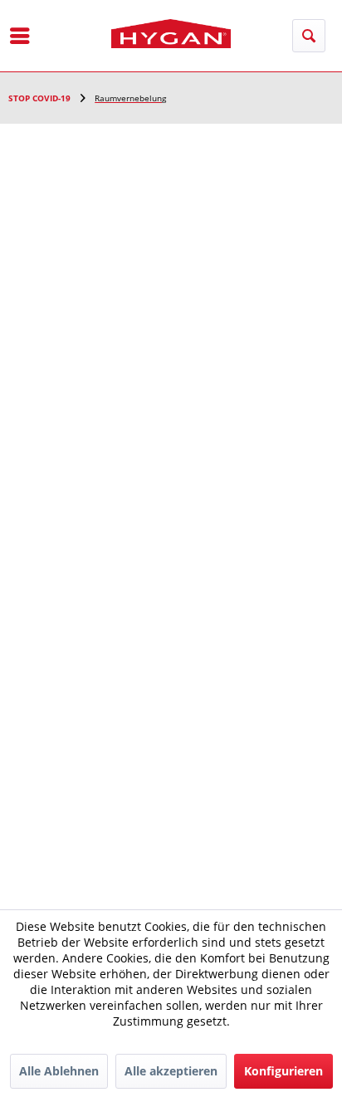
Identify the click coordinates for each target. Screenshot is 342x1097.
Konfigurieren (283, 1071)
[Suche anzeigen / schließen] (308, 35)
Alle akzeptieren (171, 1071)
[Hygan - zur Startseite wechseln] (171, 33)
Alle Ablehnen (59, 1071)
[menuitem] (20, 35)
